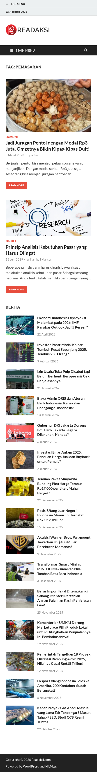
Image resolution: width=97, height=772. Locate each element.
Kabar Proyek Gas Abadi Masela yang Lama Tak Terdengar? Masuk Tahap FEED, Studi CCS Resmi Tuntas (64, 715)
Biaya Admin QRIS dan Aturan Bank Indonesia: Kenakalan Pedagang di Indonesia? (61, 403)
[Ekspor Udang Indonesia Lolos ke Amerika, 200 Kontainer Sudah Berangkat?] (20, 681)
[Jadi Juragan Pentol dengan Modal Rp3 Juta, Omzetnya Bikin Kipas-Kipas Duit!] (48, 105)
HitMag (50, 766)
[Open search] (85, 50)
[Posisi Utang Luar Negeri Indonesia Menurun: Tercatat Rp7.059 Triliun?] (20, 511)
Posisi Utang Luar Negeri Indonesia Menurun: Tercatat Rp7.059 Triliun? (60, 515)
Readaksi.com (41, 759)
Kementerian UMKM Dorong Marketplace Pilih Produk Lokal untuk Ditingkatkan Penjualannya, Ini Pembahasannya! (64, 629)
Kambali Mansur (40, 259)
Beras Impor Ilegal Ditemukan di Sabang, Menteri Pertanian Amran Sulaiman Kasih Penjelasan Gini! (64, 598)
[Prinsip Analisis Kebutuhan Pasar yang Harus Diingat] (48, 218)
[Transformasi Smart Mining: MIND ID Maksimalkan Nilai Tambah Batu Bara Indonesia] (20, 564)
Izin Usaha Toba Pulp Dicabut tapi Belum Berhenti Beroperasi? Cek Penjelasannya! (63, 376)
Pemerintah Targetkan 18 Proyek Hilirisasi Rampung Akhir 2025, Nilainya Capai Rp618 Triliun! (63, 659)
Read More (15, 184)
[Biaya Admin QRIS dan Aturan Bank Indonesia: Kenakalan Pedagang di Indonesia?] (20, 399)
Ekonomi (12, 136)
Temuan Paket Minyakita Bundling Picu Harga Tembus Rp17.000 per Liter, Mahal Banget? (59, 486)
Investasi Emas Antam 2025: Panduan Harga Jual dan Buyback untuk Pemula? (63, 457)
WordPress (31, 766)
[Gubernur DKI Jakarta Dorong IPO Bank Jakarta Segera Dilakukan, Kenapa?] (20, 425)
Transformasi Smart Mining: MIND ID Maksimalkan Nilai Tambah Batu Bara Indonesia (59, 569)
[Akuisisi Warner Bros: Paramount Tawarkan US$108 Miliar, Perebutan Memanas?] (20, 537)
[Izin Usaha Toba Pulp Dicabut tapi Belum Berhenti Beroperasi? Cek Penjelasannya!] (20, 372)
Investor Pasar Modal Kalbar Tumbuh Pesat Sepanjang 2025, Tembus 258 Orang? (62, 349)
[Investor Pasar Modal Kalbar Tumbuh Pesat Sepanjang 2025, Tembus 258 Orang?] (20, 345)
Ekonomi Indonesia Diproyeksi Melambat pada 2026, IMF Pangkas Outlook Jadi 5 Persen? (62, 322)
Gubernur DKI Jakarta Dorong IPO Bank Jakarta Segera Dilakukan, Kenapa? (61, 430)
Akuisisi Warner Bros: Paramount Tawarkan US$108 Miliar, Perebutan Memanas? (63, 542)
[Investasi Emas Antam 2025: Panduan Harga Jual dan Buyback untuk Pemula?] (20, 452)
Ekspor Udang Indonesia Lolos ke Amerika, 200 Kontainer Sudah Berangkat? (63, 685)
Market (11, 241)
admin (35, 155)
